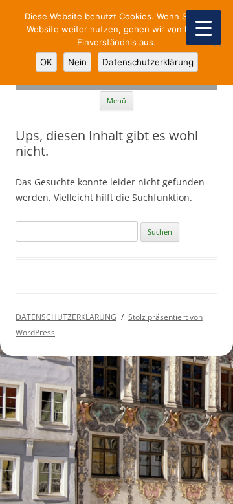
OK (46, 62)
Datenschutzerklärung (148, 62)
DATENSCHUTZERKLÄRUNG (66, 316)
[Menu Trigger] (203, 27)
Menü (116, 100)
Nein (77, 62)
